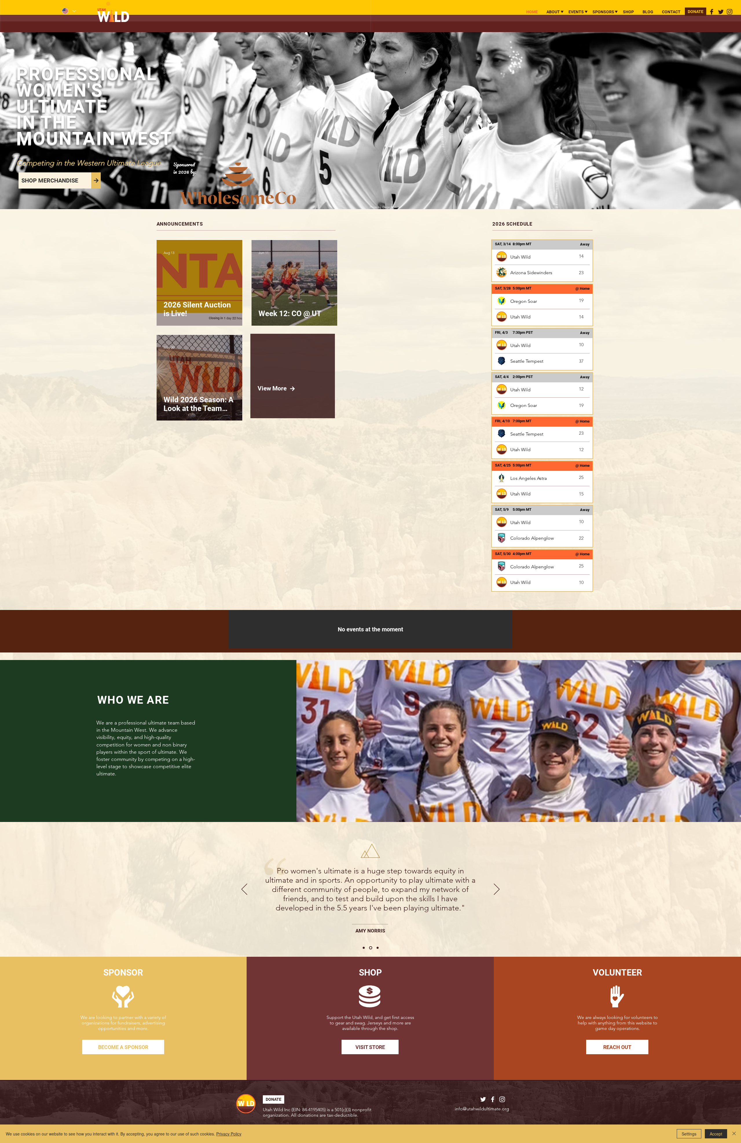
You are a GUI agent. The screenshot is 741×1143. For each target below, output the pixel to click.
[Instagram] (502, 1099)
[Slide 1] (364, 948)
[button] (553, 12)
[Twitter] (483, 1099)
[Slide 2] (370, 948)
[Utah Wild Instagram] (729, 12)
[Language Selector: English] (69, 11)
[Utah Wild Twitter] (721, 12)
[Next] (497, 890)
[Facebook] (492, 1099)
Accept (716, 1134)
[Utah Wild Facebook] (711, 12)
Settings (689, 1134)
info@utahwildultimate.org (482, 1108)
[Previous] (244, 890)
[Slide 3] (377, 948)
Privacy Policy (228, 1134)
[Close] (734, 1133)
